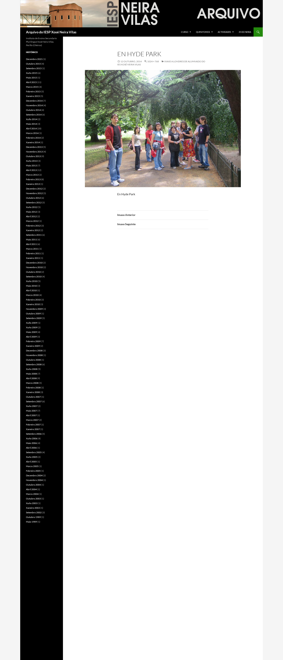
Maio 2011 (31, 239)
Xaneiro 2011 (33, 258)
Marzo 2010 (32, 295)
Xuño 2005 (31, 456)
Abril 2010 (31, 290)
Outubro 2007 (33, 396)
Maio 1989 (31, 521)
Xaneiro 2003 (33, 507)
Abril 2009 (31, 336)
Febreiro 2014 (33, 137)
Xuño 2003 (31, 503)
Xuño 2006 (31, 438)
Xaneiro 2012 (33, 230)
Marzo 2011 (32, 248)
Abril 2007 (31, 415)
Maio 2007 (31, 410)
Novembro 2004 (34, 480)
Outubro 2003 (33, 498)
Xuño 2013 (31, 160)
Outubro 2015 (33, 63)
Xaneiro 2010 (33, 304)
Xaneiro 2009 (33, 345)
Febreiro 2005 (33, 470)
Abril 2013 (31, 170)
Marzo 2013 (32, 174)
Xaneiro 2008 (33, 392)
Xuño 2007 (31, 406)
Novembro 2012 (34, 193)
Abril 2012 (31, 216)
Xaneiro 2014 (33, 142)
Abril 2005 (31, 461)
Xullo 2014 (31, 119)
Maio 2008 (31, 373)
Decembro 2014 (34, 100)
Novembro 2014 (34, 105)
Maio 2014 (31, 123)
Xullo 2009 (31, 322)
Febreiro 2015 (33, 91)
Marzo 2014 (32, 133)
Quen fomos (203, 32)
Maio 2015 (31, 77)
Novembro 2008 (34, 355)
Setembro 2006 (34, 433)
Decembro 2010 (34, 262)
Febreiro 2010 (33, 299)
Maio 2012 (31, 211)
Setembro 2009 (34, 318)
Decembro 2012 (34, 188)
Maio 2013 (31, 165)
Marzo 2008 (32, 382)
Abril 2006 (31, 447)
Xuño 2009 (31, 327)
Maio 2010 (31, 285)
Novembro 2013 (34, 151)
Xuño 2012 (31, 207)
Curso (184, 32)
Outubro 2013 (33, 156)
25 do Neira (245, 32)
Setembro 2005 (34, 452)
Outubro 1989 (33, 517)
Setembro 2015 (34, 68)
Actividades (224, 32)
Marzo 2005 (32, 466)
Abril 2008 (31, 378)
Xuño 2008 (31, 369)
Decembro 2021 (34, 59)
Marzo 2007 (32, 419)
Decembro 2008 (34, 350)
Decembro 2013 (34, 147)
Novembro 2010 (34, 267)
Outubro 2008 (33, 359)
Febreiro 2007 (33, 424)
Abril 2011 (31, 244)
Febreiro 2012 (33, 225)
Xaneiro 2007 (33, 429)
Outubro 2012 (33, 197)
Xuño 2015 (31, 73)
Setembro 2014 (34, 114)
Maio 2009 (31, 332)
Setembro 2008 (34, 364)
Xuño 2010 (31, 281)
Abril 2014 (31, 128)
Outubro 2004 (33, 484)
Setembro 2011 (34, 234)
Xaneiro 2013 (33, 184)
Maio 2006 (31, 443)
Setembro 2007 (34, 401)
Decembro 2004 (34, 475)
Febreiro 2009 (33, 341)
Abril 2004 (31, 489)
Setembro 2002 (34, 512)
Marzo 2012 (32, 221)
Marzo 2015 (32, 86)
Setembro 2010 (34, 276)
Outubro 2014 (33, 110)
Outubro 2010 (33, 271)
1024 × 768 (153, 61)
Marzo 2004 (32, 493)
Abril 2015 (31, 82)
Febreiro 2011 (33, 253)
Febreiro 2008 (33, 387)
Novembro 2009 (34, 308)
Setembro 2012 (34, 202)
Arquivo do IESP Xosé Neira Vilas (51, 32)
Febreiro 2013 (33, 179)
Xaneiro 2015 (33, 96)
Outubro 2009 (33, 313)
